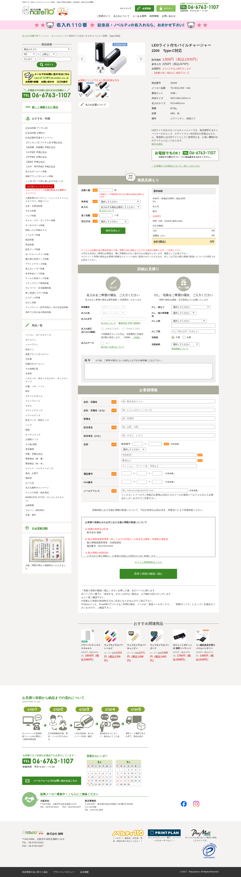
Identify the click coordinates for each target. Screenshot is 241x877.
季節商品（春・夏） (35, 458)
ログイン (168, 8)
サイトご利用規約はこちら (148, 562)
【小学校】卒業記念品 (36, 152)
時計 (27, 391)
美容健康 (29, 449)
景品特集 (29, 244)
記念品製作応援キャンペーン (39, 137)
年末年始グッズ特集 (35, 273)
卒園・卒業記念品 (33, 454)
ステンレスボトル (33, 396)
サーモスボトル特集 (35, 225)
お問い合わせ (169, 16)
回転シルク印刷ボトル (36, 230)
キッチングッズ (32, 434)
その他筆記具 (31, 369)
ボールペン (30, 340)
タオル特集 (30, 211)
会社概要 (84, 872)
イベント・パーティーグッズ (39, 468)
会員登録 (146, 8)
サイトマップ (125, 8)
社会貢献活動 (40, 528)
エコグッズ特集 (32, 297)
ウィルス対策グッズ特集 (37, 278)
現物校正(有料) (133, 328)
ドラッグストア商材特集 (37, 283)
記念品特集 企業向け (35, 133)
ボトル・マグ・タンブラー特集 (40, 220)
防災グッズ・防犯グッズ (37, 420)
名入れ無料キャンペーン (37, 487)
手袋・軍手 (30, 515)
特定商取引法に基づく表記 (35, 872)
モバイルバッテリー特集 (37, 254)
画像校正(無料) (112, 328)
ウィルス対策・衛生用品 (37, 492)
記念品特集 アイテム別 (36, 128)
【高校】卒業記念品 (35, 162)
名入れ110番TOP (30, 36)
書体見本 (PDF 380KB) (129, 323)
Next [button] (141, 59)
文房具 (28, 373)
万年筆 (28, 359)
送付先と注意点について (112, 347)
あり (108, 343)
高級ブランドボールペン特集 (39, 176)
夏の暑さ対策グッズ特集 (37, 259)
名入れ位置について (95, 104)
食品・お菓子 (31, 473)
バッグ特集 (30, 215)
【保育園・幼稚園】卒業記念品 (40, 147)
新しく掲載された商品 (45, 107)
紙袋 (27, 430)
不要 (178, 337)
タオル (28, 405)
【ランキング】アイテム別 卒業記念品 (43, 142)
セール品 (29, 483)
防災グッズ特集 (32, 249)
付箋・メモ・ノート (35, 386)
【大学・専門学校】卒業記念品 (40, 166)
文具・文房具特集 (33, 206)
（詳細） (136, 337)
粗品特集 (29, 239)
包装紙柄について (179, 348)
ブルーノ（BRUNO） (35, 510)
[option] (111, 59)
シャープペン (31, 344)
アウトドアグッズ (33, 410)
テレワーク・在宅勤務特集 (38, 288)
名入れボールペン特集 (36, 171)
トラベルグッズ (32, 415)
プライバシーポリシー (64, 872)
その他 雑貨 (31, 444)
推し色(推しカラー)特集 (36, 293)
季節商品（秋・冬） (35, 463)
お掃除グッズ (31, 439)
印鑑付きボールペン (35, 364)
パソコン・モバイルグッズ (53, 36)
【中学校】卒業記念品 (36, 157)
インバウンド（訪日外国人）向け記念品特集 (46, 307)
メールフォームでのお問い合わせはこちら (55, 780)
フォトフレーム (32, 401)
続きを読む (157, 144)
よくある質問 (139, 16)
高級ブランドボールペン (37, 354)
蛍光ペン (29, 349)
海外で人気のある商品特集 (38, 312)
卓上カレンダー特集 (35, 268)
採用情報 (154, 16)
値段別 (28, 478)
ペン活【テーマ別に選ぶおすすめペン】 (44, 181)
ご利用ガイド (103, 16)
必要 (189, 337)
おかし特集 (30, 302)
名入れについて (121, 16)
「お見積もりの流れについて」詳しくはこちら (176, 166)
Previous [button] (82, 59)
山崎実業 (29, 505)
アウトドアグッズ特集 (36, 264)
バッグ (28, 425)
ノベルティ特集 (32, 235)
